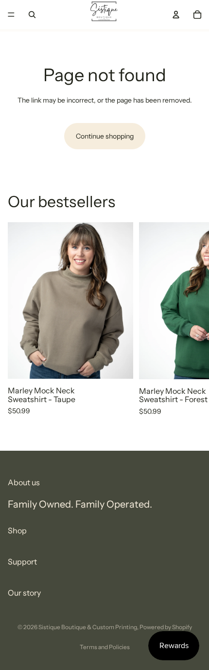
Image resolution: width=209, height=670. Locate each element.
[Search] (32, 14)
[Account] (176, 14)
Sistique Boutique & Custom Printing (87, 627)
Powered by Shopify (165, 627)
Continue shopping (105, 136)
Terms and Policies (105, 647)
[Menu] (11, 14)
